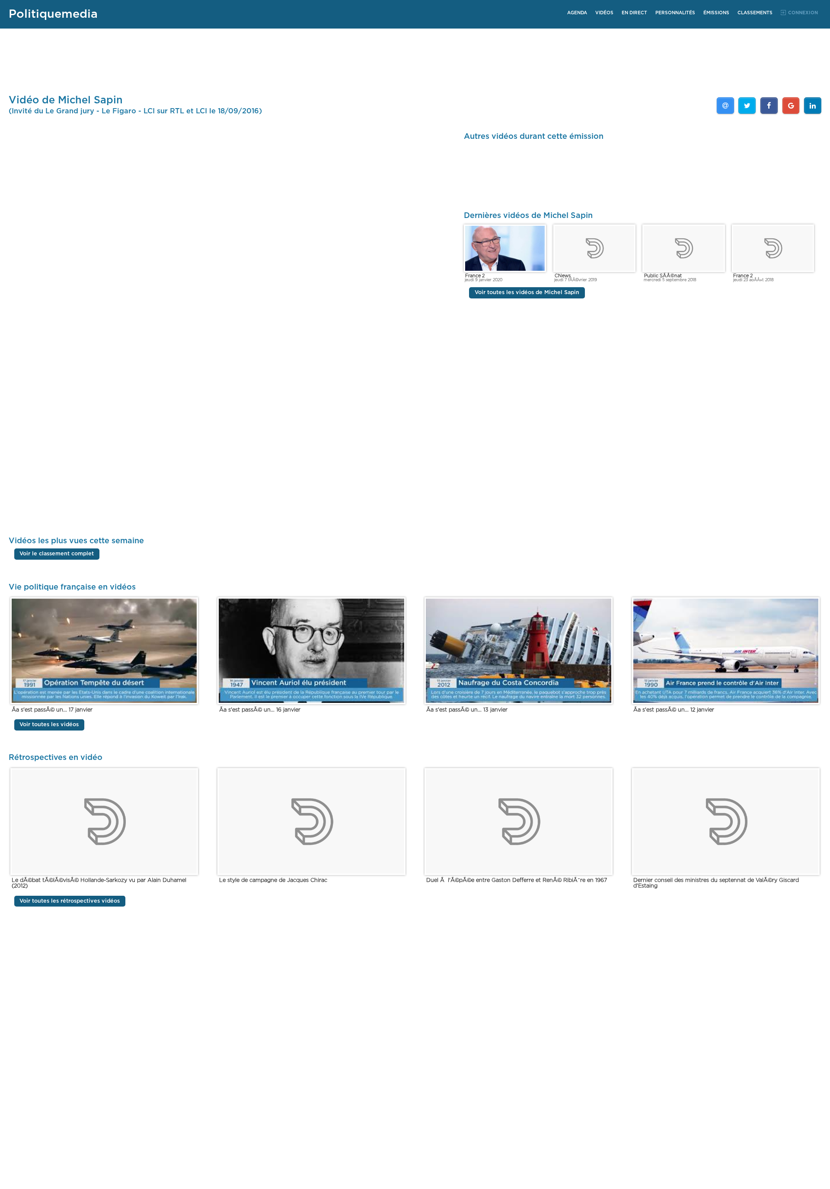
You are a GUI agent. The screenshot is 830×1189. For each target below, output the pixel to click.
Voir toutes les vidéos (49, 725)
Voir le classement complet (56, 554)
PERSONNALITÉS (675, 13)
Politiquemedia (53, 14)
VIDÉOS (604, 13)
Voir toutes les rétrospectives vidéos (69, 901)
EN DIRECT (634, 13)
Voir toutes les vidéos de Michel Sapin (527, 293)
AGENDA (577, 13)
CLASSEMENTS (755, 13)
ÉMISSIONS (716, 13)
